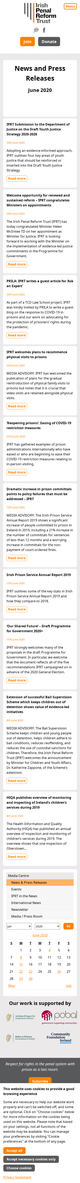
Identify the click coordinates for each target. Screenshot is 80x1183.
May (11, 985)
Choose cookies (19, 1168)
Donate (49, 41)
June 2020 (40, 935)
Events (16, 889)
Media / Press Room (26, 916)
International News (26, 903)
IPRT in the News (24, 896)
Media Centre (18, 875)
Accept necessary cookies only (31, 1159)
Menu (70, 6)
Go (68, 926)
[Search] (35, 31)
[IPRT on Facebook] (44, 31)
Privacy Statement (17, 1177)
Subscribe (40, 1081)
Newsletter (19, 909)
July (69, 985)
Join (27, 41)
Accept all (14, 1150)
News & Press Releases (29, 882)
